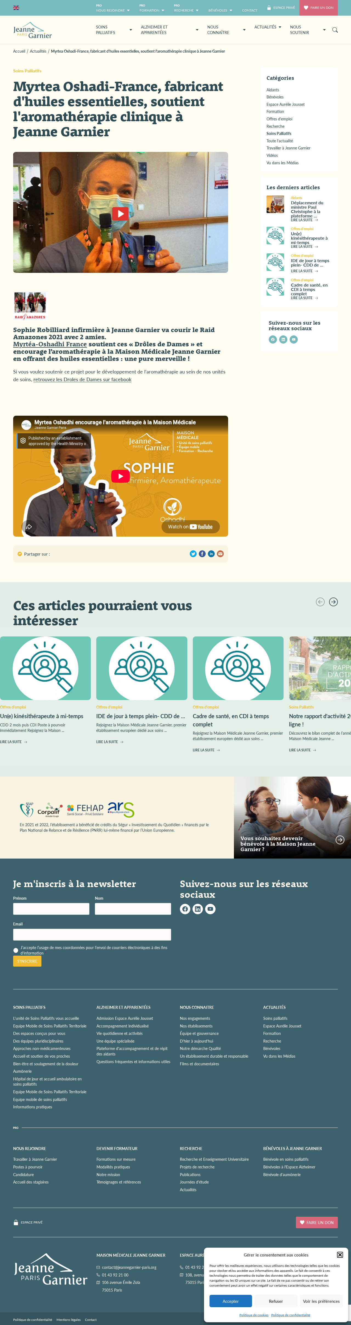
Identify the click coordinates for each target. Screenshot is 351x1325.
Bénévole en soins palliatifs (285, 1159)
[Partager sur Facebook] (202, 553)
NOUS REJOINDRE (29, 1148)
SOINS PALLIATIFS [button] (105, 29)
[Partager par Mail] (220, 553)
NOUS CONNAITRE (197, 1007)
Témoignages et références (119, 1182)
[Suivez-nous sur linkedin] (283, 339)
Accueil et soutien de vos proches (41, 1056)
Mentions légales (68, 1319)
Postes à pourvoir (28, 1167)
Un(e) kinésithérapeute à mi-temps (309, 237)
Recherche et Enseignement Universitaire (214, 1159)
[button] (340, 1255)
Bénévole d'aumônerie (282, 1174)
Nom (99, 898)
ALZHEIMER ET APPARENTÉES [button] (154, 29)
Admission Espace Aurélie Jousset (125, 1018)
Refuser (276, 1301)
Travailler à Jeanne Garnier (35, 1159)
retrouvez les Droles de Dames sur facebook (82, 379)
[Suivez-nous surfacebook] (185, 909)
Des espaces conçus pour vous (39, 1033)
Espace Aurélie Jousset (282, 1026)
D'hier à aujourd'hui (196, 1041)
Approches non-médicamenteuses (41, 1048)
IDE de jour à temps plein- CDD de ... (310, 262)
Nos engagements (195, 1018)
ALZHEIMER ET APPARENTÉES (124, 1007)
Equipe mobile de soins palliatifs (40, 1099)
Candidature (23, 1174)
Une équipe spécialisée (115, 1041)
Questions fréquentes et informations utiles (133, 1061)
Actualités (188, 1189)
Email (19, 924)
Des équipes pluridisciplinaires (38, 1041)
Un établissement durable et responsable (214, 1056)
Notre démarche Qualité (200, 1048)
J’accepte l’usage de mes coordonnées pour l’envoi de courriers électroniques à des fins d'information (94, 950)
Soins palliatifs (275, 1018)
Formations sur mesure (116, 1159)
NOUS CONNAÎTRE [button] (218, 29)
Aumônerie (22, 1071)
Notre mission (108, 1174)
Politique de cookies (253, 1315)
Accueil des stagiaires (31, 1182)
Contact (91, 1319)
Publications (190, 1174)
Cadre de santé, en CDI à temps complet (309, 288)
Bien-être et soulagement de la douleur (45, 1063)
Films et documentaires (199, 1063)
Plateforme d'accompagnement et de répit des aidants (132, 1051)
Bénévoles (271, 1048)
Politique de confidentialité (290, 1315)
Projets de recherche (197, 1167)
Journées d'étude (194, 1182)
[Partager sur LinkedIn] (211, 553)
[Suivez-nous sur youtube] (294, 339)
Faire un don (321, 7)
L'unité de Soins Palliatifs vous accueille (46, 1018)
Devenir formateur (117, 1148)
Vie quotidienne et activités (120, 1033)
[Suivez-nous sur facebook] (273, 339)
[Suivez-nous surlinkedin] (198, 909)
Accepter (231, 1301)
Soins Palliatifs (27, 70)
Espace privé (32, 1222)
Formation (272, 1033)
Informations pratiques (32, 1106)
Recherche (272, 1041)
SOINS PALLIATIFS (29, 1007)
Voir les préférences (321, 1301)
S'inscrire (27, 961)
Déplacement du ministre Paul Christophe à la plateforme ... (307, 209)
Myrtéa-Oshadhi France (50, 344)
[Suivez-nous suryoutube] (210, 909)
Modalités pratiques (113, 1167)
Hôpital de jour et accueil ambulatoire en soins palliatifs (47, 1081)
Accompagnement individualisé (123, 1026)
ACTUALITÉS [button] (265, 27)
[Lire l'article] (277, 204)
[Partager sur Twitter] (193, 553)
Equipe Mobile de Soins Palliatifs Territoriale (49, 1026)
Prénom (20, 898)
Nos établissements (196, 1026)
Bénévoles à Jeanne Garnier (292, 1148)
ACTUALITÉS (274, 1007)
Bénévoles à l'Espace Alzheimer (289, 1167)
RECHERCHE (191, 1148)
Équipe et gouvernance (199, 1033)
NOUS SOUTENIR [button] (299, 29)
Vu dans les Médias (279, 1056)
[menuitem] (249, 8)
